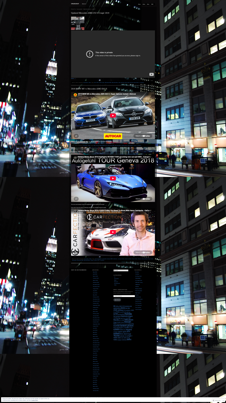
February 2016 (96, 282)
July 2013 (95, 328)
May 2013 (95, 332)
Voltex (115, 339)
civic (115, 310)
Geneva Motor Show (146, 258)
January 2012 (96, 365)
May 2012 (95, 357)
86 (114, 306)
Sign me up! (117, 299)
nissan (127, 321)
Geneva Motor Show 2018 (82, 151)
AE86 (130, 306)
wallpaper (120, 339)
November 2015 (96, 286)
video (119, 338)
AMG (94, 145)
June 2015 (95, 292)
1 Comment (141, 82)
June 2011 (95, 380)
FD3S (117, 312)
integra (130, 316)
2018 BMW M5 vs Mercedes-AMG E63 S (89, 88)
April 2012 (95, 359)
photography (125, 324)
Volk (122, 338)
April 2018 (95, 274)
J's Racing (116, 318)
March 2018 (95, 276)
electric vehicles (128, 258)
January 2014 (96, 315)
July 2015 (95, 290)
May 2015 (95, 294)
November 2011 (96, 369)
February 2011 (96, 388)
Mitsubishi (129, 320)
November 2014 (96, 301)
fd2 (115, 312)
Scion (121, 329)
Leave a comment (137, 145)
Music (115, 280)
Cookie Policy (34, 400)
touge (129, 334)
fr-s (124, 312)
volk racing (127, 338)
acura (127, 306)
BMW (101, 145)
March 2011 (95, 386)
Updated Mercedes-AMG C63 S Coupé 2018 (90, 12)
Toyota (95, 260)
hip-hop (120, 314)
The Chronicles (138, 303)
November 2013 (96, 319)
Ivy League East (138, 280)
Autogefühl (99, 258)
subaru (116, 333)
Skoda (92, 260)
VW (98, 260)
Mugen (115, 322)
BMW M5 (104, 145)
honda (152, 258)
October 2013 (96, 321)
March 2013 (95, 336)
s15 (131, 327)
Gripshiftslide (138, 278)
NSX (114, 324)
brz (129, 308)
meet (122, 320)
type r (130, 336)
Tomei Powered (138, 309)
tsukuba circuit (124, 336)
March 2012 (95, 361)
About (144, 4)
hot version (116, 316)
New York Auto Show (123, 82)
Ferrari (133, 258)
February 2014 (96, 313)
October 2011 (96, 371)
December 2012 (96, 342)
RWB (125, 327)
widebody (124, 339)
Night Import (137, 292)
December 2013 (96, 317)
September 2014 (96, 305)
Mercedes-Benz (115, 82)
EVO (124, 310)
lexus (124, 318)
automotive (117, 308)
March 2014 (95, 311)
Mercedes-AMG (108, 82)
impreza (124, 316)
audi (96, 258)
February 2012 (96, 363)
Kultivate (137, 286)
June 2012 (95, 355)
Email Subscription (120, 289)
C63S (97, 82)
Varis (115, 338)
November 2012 (96, 344)
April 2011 (95, 384)
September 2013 (96, 324)
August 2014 (95, 307)
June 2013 (95, 330)
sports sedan (124, 145)
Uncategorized (117, 283)
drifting (120, 310)
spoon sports (122, 332)
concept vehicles (121, 258)
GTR (115, 314)
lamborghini (74, 260)
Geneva (139, 258)
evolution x (128, 310)
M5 (107, 145)
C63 (95, 82)
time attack (124, 334)
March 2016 (95, 280)
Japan (121, 318)
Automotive (85, 82)
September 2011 (96, 373)
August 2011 (95, 376)
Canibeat (137, 274)
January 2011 (96, 390)
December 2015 (96, 284)
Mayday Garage (138, 288)
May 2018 (95, 272)
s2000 (116, 329)
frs (126, 312)
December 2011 (96, 367)
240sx (117, 306)
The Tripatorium (138, 305)
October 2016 (96, 278)
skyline (129, 330)
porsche (131, 324)
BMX (126, 308)
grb (128, 312)
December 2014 (96, 299)
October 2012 (96, 346)
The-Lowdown (138, 307)
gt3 (129, 312)
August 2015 (95, 288)
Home (139, 4)
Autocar (97, 145)
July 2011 (95, 378)
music (119, 322)
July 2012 (95, 353)
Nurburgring (120, 324)
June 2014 (95, 309)
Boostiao (137, 272)
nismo (122, 322)
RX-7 (128, 328)
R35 (118, 326)
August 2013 (95, 326)
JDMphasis (137, 284)
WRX (129, 339)
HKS (123, 314)
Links (127, 318)
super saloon (130, 145)
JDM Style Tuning (138, 282)
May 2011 (95, 382)
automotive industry (106, 258)
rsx (123, 327)
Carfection (115, 258)
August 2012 (95, 351)
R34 (114, 326)
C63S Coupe (101, 82)
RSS (152, 4)
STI (128, 331)
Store (148, 4)
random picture (126, 326)
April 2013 (95, 334)
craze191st (75, 3)
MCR (120, 320)
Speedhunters (138, 301)
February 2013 (96, 338)
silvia (124, 329)
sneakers (115, 332)
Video (89, 82)
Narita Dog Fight (138, 290)
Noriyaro (137, 294)
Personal (116, 281)
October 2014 (96, 303)
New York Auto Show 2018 (133, 82)
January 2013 (96, 340)
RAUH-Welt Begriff (117, 327)
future (136, 258)
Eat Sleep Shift (138, 276)
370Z (123, 306)
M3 (129, 318)
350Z (120, 306)
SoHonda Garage (139, 299)
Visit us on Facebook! (79, 269)
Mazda (116, 320)
